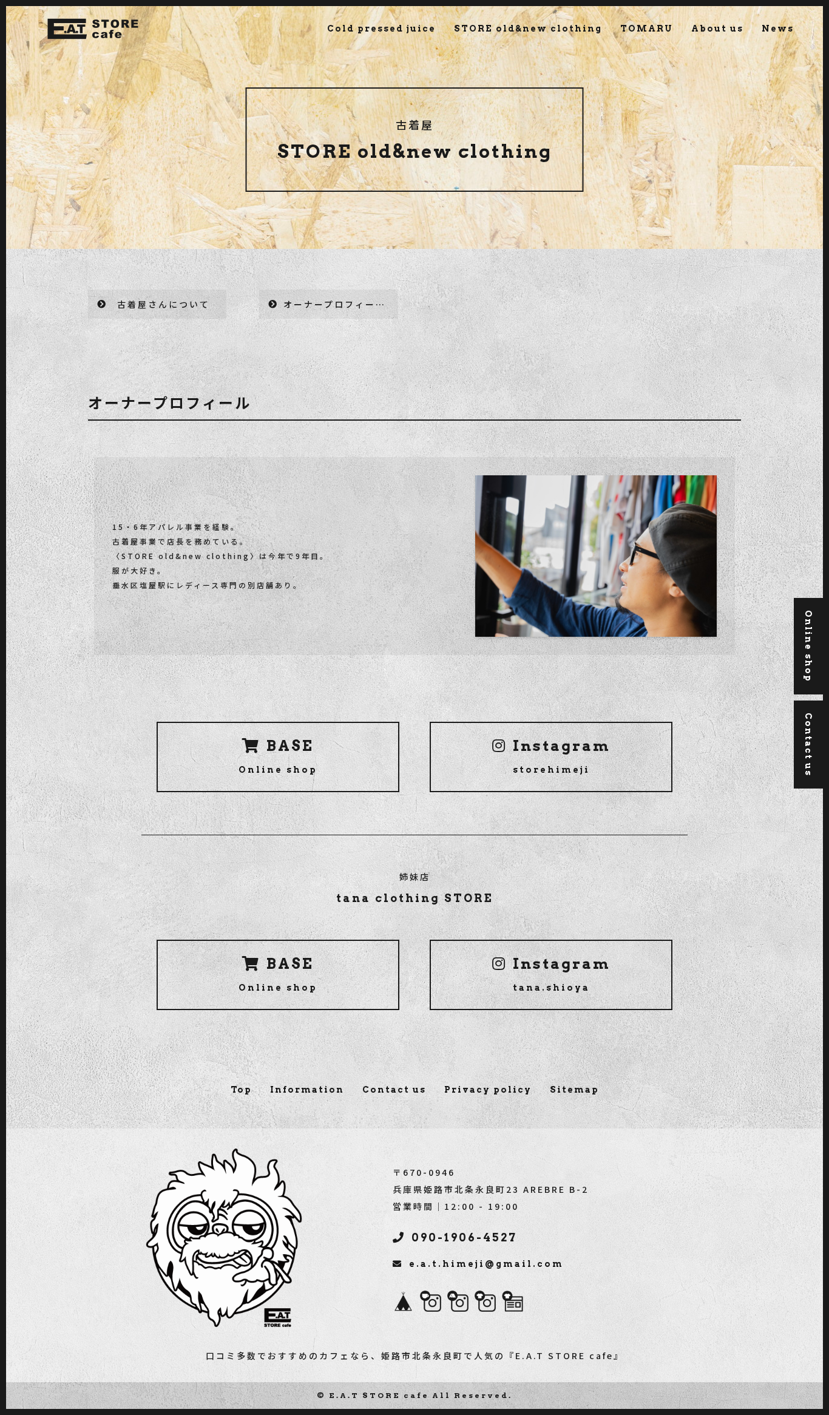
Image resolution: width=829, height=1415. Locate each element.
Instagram (562, 756)
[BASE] (403, 1303)
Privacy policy (488, 1089)
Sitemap (574, 1089)
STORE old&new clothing (528, 28)
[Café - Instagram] (430, 1303)
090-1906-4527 (464, 1237)
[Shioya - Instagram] (485, 1303)
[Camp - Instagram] (458, 1303)
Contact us (394, 1089)
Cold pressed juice (381, 28)
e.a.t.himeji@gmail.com (486, 1264)
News (778, 28)
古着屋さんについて (163, 304)
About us (717, 28)
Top (241, 1089)
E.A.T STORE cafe (379, 1395)
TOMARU (646, 28)
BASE (278, 756)
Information (307, 1089)
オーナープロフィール (334, 304)
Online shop (808, 646)
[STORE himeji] (512, 1303)
